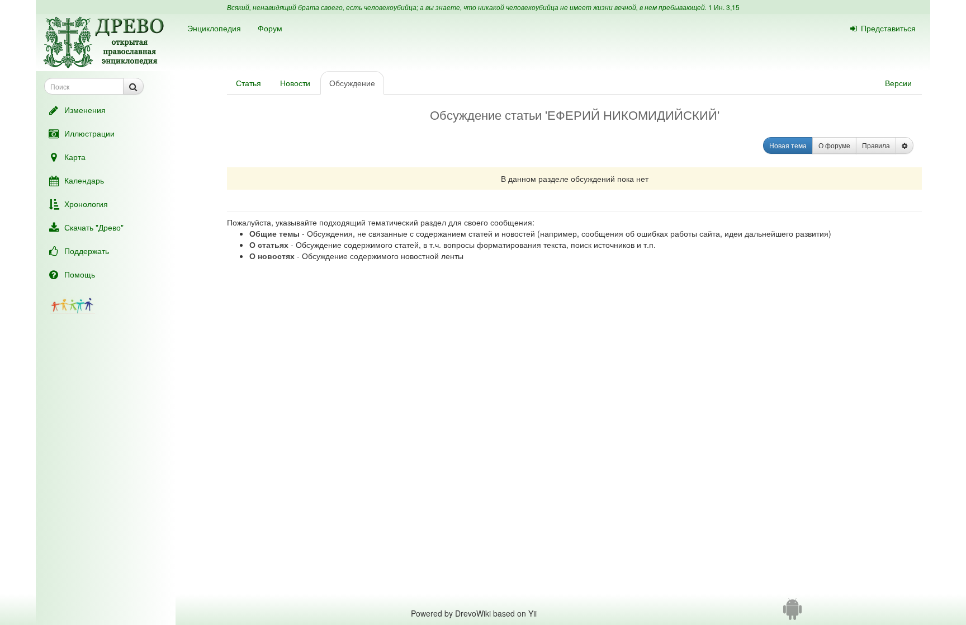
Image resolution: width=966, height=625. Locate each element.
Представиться (888, 28)
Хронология (86, 203)
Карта (75, 156)
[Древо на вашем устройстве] (792, 613)
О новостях (272, 255)
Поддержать (86, 250)
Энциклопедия (214, 28)
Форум (270, 28)
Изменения (85, 109)
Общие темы (274, 233)
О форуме (834, 145)
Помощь (79, 274)
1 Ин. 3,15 (724, 7)
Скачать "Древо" (94, 227)
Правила (876, 145)
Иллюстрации (89, 133)
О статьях (268, 244)
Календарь (84, 180)
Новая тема (788, 145)
